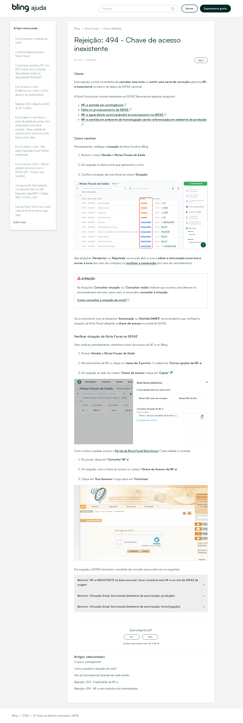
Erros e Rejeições (113, 28)
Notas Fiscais (91, 28)
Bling (77, 28)
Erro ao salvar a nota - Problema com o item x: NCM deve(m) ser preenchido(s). (31, 90)
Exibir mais (20, 222)
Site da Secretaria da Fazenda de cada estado (101, 675)
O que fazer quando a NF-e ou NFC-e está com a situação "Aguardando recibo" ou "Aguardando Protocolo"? (32, 71)
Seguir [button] (201, 60)
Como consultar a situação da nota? (95, 668)
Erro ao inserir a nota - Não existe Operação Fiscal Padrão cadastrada (32, 150)
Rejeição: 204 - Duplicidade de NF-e (96, 682)
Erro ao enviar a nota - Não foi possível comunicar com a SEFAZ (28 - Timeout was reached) (32, 170)
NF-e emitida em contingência (102, 105)
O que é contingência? (87, 662)
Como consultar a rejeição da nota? (31, 40)
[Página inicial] (29, 11)
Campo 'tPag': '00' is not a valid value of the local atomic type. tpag (32, 210)
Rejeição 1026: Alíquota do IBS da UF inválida (32, 106)
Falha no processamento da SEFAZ (105, 110)
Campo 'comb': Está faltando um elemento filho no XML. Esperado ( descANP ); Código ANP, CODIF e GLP (31, 191)
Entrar (189, 8)
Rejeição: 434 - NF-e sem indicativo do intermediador (106, 688)
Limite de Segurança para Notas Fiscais (29, 54)
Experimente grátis (215, 8)
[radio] (132, 637)
